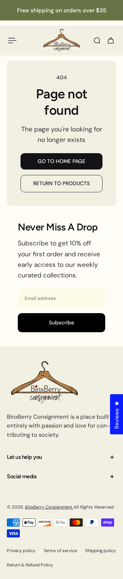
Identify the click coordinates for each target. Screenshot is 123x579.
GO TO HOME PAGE (61, 161)
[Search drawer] (97, 40)
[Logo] (61, 40)
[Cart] (111, 40)
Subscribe (61, 322)
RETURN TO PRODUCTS (61, 183)
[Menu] (12, 40)
